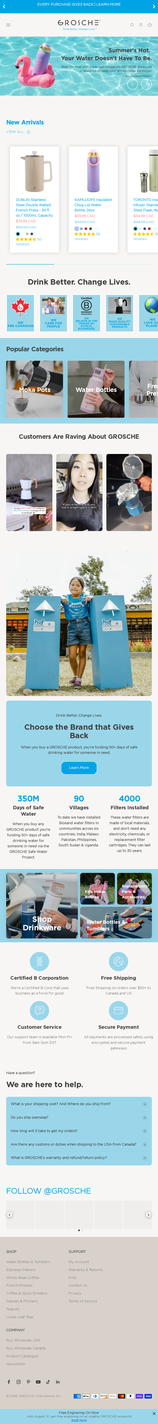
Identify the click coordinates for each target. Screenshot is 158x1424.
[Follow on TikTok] (48, 1381)
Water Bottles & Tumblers (28, 1262)
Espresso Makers (20, 1270)
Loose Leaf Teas (19, 1317)
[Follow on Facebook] (8, 1381)
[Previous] (4, 6)
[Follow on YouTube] (38, 1381)
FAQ (72, 1278)
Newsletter (15, 1364)
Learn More (79, 768)
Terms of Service (83, 1301)
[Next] (154, 6)
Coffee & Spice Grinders (26, 1293)
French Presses (19, 1285)
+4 (97, 228)
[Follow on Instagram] (18, 1381)
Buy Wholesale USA (23, 1340)
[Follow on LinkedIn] (58, 1381)
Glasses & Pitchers (21, 1301)
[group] (79, 66)
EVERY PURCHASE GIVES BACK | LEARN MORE (79, 4)
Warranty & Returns (86, 1270)
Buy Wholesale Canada (25, 1348)
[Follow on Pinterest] (28, 1381)
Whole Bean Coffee (22, 1278)
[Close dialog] (154, 1414)
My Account (79, 1262)
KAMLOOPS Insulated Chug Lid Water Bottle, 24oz (93, 205)
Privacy (75, 1293)
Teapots (12, 1309)
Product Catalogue (22, 1356)
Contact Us (78, 1285)
